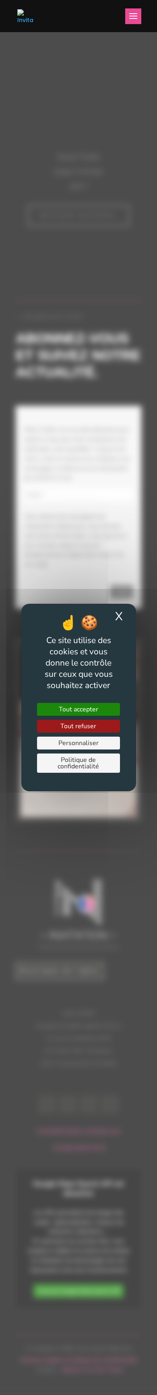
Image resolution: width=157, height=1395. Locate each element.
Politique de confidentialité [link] (78, 763)
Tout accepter (78, 709)
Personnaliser (78, 743)
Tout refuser (78, 726)
